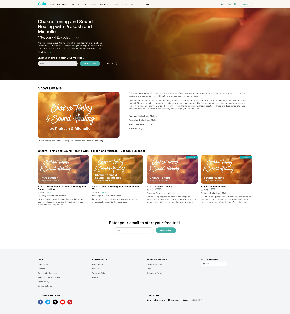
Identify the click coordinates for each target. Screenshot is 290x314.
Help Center (97, 264)
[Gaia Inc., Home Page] (42, 3)
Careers (95, 269)
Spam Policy (43, 282)
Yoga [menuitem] (73, 4)
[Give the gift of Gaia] (235, 4)
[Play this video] (78, 114)
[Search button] (222, 4)
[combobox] (214, 264)
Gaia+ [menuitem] (133, 4)
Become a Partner (155, 273)
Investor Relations (155, 264)
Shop (149, 269)
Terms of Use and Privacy (49, 277)
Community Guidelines (48, 273)
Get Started (90, 63)
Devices (41, 269)
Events (95, 277)
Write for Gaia (98, 273)
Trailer (110, 63)
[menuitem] (51, 3)
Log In (246, 4)
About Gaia (43, 264)
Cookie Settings (45, 286)
